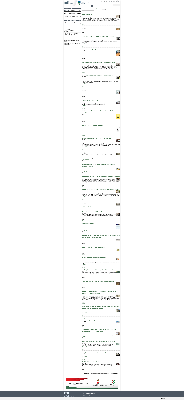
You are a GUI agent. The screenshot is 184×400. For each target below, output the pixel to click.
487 (94, 373)
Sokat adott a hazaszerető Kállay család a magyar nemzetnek (98, 36)
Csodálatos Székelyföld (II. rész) (72, 43)
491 (101, 373)
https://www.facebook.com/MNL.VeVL (104, 1)
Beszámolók (84, 43)
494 (107, 373)
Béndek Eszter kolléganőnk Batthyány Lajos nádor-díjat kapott (98, 89)
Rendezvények (84, 57)
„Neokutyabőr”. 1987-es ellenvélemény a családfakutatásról (69, 29)
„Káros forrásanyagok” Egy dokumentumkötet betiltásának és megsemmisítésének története (72, 24)
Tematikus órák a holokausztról (90, 100)
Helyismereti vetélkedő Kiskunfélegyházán (93, 247)
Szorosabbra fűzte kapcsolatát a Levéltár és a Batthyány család (98, 62)
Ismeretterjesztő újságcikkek (86, 206)
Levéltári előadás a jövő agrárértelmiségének (94, 49)
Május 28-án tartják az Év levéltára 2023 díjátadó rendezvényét (98, 341)
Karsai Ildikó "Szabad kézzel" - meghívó (92, 125)
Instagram (107, 1)
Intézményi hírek (84, 95)
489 (98, 373)
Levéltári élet (84, 105)
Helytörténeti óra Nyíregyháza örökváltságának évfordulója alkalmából (101, 176)
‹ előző (87, 373)
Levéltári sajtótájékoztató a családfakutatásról (94, 257)
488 (96, 373)
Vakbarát (111, 1)
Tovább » (83, 24)
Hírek (83, 21)
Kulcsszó (83, 8)
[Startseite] (69, 3)
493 (105, 373)
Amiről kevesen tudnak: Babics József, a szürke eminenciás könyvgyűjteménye (71, 35)
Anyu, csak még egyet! (88, 14)
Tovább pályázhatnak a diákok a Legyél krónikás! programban (98, 270)
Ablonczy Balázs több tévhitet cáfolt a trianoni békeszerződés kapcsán (100, 189)
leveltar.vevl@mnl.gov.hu (89, 396)
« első (85, 373)
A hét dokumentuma (85, 159)
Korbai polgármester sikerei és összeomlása (93, 202)
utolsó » (117, 373)
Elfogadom (163, 398)
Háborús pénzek (86, 27)
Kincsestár (84, 300)
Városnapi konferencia (88, 223)
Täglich (66, 10)
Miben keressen (98, 8)
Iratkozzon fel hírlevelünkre (102, 1)
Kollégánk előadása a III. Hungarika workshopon (94, 352)
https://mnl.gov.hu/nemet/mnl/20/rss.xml (109, 1)
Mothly (79, 10)
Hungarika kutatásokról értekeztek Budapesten (94, 211)
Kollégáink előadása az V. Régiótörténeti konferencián (96, 138)
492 (103, 373)
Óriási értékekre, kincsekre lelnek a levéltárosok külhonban (97, 75)
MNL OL (69, 31)
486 (92, 373)
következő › (113, 373)
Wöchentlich (73, 10)
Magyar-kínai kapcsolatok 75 (89, 152)
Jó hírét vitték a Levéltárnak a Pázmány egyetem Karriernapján (98, 361)
